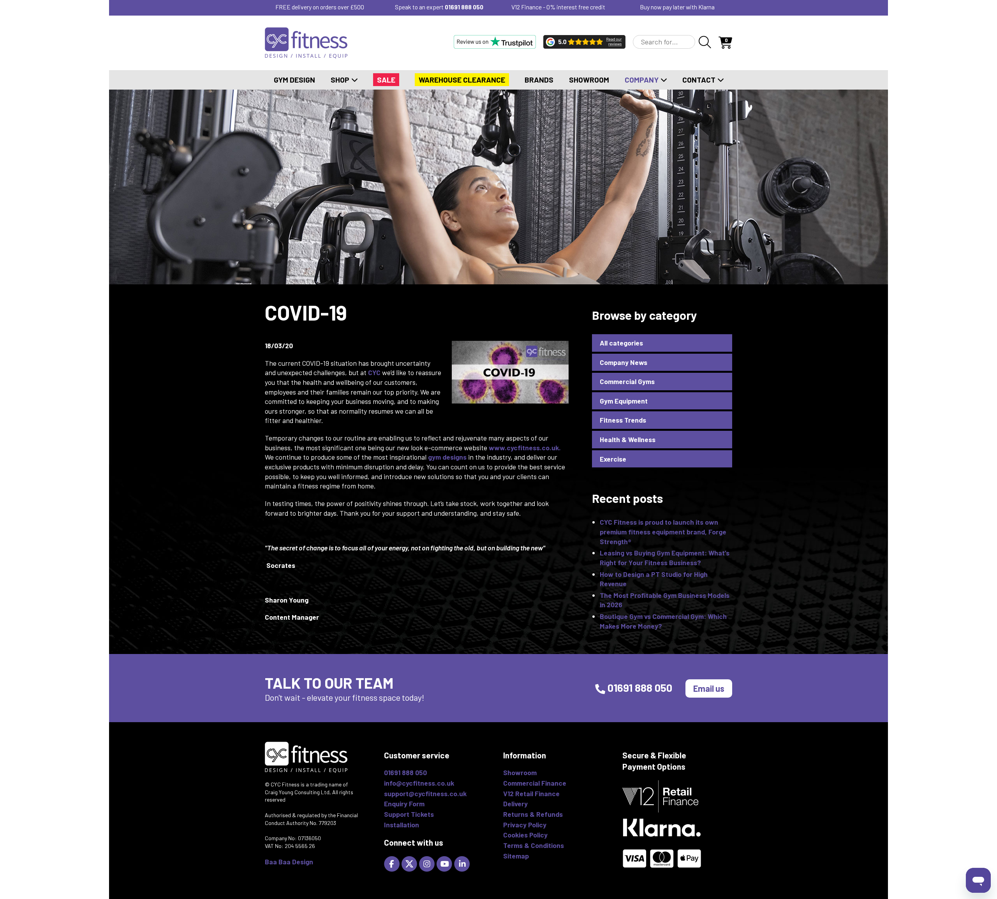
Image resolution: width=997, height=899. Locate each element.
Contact (699, 79)
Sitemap (516, 855)
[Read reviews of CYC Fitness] (584, 41)
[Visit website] (495, 41)
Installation (401, 824)
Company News (623, 362)
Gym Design (294, 79)
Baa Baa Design (289, 861)
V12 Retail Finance (531, 793)
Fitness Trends (623, 420)
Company (642, 79)
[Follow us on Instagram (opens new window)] (428, 862)
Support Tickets (409, 814)
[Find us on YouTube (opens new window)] (445, 862)
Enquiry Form (404, 803)
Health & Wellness (627, 439)
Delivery (515, 803)
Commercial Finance (534, 783)
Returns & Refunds (533, 814)
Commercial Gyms (627, 381)
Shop (341, 79)
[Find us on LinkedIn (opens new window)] (463, 862)
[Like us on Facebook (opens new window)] (393, 862)
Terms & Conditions (533, 845)
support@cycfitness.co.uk (425, 793)
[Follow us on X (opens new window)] (410, 862)
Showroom (589, 79)
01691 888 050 (464, 7)
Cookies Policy (525, 834)
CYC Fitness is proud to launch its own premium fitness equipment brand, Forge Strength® (663, 531)
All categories (621, 342)
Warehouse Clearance (462, 79)
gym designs (447, 457)
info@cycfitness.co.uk (419, 783)
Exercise (613, 459)
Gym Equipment (624, 401)
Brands (539, 79)
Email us (708, 688)
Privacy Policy (524, 824)
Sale (386, 79)
